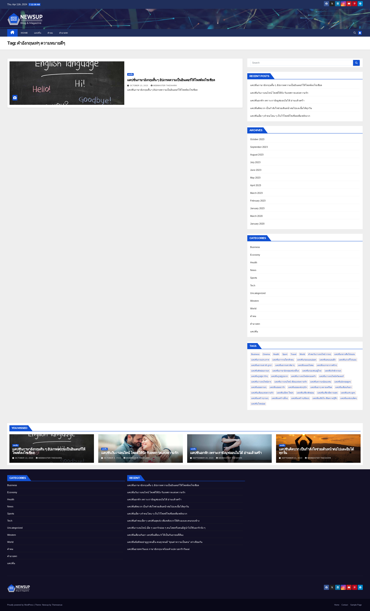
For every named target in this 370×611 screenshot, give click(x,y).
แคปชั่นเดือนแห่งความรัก (262, 393)
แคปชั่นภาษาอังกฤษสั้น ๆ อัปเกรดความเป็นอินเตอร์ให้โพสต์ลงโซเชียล (171, 80)
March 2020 (256, 216)
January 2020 (257, 223)
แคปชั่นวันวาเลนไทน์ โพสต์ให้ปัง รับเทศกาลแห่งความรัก (279, 93)
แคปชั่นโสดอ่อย (258, 404)
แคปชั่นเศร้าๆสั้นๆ (280, 398)
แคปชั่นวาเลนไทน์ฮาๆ (261, 382)
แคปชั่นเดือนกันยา (343, 387)
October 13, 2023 (139, 86)
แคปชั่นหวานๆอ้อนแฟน (320, 382)
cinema (266, 354)
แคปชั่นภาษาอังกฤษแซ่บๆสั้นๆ (285, 371)
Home (24, 33)
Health (253, 262)
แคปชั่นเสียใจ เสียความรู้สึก (325, 398)
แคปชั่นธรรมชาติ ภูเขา (261, 365)
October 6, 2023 (113, 458)
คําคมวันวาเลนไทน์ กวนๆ (319, 354)
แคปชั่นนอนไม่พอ (305, 365)
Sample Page (356, 605)
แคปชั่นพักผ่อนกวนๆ (260, 371)
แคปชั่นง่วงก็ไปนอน (347, 360)
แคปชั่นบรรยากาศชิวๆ (327, 365)
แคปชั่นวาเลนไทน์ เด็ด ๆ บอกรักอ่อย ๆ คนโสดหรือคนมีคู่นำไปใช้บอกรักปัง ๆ (166, 528)
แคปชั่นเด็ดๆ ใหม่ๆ (285, 393)
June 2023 (255, 170)
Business (255, 247)
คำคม (50, 33)
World (253, 308)
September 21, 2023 (292, 458)
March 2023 (256, 193)
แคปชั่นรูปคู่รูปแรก (279, 376)
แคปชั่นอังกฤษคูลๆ (342, 382)
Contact (345, 605)
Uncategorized (258, 293)
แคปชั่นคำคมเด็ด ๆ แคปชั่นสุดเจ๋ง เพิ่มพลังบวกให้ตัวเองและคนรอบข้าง (163, 521)
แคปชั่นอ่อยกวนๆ (258, 387)
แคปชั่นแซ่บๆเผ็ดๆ (348, 398)
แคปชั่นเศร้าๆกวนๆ (259, 398)
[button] (355, 33)
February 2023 (258, 200)
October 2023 (257, 139)
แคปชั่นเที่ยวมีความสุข (327, 393)
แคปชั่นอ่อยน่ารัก (277, 387)
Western (254, 301)
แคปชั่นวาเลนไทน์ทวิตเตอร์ (331, 376)
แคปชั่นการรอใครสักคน (283, 360)
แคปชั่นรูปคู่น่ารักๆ (259, 376)
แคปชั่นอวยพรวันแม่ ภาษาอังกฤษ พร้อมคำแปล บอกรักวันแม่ (158, 549)
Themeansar (57, 605)
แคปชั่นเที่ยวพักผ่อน (305, 393)
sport (284, 354)
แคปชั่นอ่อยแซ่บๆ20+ (297, 387)
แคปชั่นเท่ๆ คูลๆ (348, 393)
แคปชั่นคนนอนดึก (328, 360)
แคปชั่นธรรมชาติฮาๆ (285, 365)
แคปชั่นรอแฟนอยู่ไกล (311, 371)
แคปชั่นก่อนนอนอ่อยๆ (306, 360)
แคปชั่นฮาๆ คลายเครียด (321, 387)
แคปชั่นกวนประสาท (260, 360)
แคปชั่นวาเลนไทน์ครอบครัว (303, 376)
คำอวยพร (63, 33)
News (253, 270)
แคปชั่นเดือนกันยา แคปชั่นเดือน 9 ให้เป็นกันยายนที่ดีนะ (155, 535)
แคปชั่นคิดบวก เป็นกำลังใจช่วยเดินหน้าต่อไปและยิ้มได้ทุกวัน (281, 108)
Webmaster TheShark (165, 86)
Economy (255, 255)
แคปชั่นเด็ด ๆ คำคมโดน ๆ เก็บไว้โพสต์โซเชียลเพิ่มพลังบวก (280, 116)
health (276, 354)
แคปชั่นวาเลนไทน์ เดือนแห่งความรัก (290, 382)
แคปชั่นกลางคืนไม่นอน (344, 354)
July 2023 (255, 162)
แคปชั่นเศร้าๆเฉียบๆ (300, 398)
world (302, 354)
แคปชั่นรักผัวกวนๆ (333, 371)
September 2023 (259, 147)
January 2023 (257, 208)
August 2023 (256, 154)
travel (293, 354)
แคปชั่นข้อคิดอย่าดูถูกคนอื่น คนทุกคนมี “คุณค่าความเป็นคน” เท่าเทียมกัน (164, 542)
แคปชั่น (37, 33)
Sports (253, 278)
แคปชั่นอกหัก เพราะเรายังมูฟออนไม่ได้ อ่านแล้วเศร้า (277, 100)
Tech (252, 285)
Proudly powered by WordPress (20, 605)
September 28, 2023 (203, 458)
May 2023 (255, 177)
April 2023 (255, 185)
